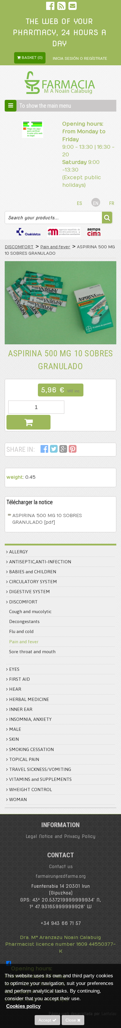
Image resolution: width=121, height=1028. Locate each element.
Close (71, 1020)
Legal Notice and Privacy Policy (60, 836)
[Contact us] (72, 7)
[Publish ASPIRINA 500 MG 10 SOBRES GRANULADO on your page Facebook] (44, 450)
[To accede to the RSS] (62, 7)
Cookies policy (23, 1006)
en (95, 203)
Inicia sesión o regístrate (80, 59)
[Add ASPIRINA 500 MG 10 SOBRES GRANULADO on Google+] (63, 450)
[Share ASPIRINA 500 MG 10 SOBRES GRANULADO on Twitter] (54, 450)
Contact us (61, 866)
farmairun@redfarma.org (61, 876)
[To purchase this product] (28, 422)
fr (111, 203)
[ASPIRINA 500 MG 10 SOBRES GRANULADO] (60, 302)
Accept (45, 1020)
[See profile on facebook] (51, 7)
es (79, 203)
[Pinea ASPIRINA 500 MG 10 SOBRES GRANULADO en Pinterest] (73, 450)
